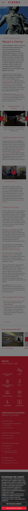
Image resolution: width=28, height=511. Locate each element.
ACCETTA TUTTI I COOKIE (14, 508)
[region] (14, 491)
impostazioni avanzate (14, 504)
